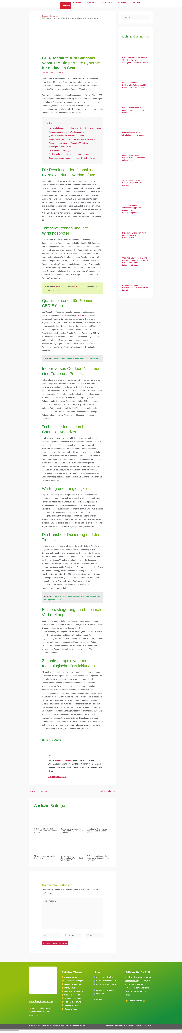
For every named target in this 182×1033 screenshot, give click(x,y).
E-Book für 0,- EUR (72, 977)
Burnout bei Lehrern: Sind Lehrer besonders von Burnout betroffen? (135, 287)
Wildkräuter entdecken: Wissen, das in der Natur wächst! (132, 182)
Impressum (109, 1025)
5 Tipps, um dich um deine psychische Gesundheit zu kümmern (98, 858)
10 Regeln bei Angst (72, 998)
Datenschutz (118, 1025)
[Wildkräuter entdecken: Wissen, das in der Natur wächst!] (135, 171)
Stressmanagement (62, 760)
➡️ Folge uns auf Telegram (104, 977)
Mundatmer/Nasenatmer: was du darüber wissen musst (97, 831)
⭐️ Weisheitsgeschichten (72, 995)
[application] (72, 5)
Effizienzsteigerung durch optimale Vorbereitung (69, 154)
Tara (49, 755)
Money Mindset (70, 988)
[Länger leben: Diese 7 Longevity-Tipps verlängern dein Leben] (135, 99)
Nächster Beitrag (107, 791)
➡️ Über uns (98, 994)
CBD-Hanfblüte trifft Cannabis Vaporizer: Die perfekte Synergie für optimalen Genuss (135, 60)
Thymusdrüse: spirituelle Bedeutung (44, 857)
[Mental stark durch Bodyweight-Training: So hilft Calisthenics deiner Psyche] (135, 74)
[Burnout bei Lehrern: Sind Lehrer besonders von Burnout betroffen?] (135, 276)
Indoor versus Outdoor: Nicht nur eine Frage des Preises (72, 139)
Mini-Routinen (77, 287)
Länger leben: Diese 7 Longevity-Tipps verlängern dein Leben (133, 110)
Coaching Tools (70, 1009)
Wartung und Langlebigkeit (60, 147)
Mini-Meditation (60, 287)
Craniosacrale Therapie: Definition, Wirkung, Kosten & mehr (45, 831)
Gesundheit (59, 72)
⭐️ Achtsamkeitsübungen (72, 981)
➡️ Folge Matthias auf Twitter (105, 981)
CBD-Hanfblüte (83, 315)
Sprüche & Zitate (71, 1005)
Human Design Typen (73, 984)
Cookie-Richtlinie (128, 1025)
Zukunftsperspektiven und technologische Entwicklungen (72, 158)
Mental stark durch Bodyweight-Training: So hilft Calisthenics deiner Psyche (134, 85)
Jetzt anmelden (135, 1001)
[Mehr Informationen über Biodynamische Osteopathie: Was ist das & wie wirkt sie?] (72, 844)
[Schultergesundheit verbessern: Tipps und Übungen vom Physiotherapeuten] (135, 196)
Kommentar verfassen (48, 72)
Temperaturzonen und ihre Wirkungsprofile (66, 132)
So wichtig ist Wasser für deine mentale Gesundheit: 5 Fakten (71, 831)
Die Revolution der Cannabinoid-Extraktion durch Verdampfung (75, 128)
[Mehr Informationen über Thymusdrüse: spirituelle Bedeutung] (46, 844)
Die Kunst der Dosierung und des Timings (66, 150)
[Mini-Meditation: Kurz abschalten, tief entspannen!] (135, 124)
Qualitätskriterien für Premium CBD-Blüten (66, 136)
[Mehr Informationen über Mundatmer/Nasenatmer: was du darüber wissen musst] (99, 817)
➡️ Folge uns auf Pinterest (104, 984)
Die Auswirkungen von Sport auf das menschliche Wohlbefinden (134, 235)
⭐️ (62, 984)
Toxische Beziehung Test (74, 1002)
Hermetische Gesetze (73, 991)
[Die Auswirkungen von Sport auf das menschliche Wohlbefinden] (135, 224)
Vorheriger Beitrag (38, 791)
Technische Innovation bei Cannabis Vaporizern (68, 143)
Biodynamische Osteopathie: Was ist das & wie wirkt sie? (71, 858)
